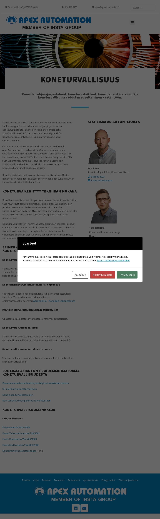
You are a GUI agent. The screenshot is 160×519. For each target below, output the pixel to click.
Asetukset (80, 274)
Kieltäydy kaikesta (102, 274)
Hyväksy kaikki (127, 274)
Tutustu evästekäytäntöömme (113, 260)
